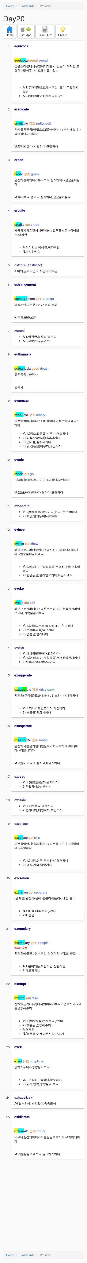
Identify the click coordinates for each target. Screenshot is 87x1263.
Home (10, 6)
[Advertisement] (43, 1205)
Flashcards (27, 6)
